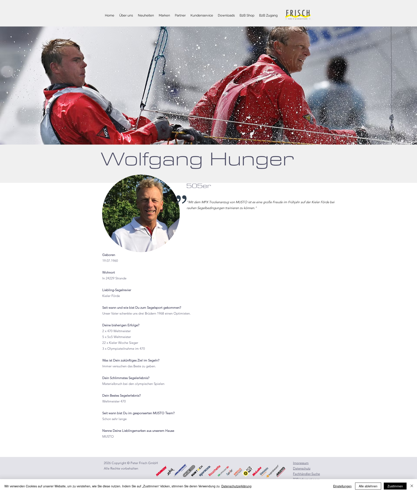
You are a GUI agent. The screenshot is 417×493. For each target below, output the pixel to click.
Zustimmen (395, 486)
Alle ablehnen (368, 486)
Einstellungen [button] (342, 486)
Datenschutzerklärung (236, 486)
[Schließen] (411, 486)
